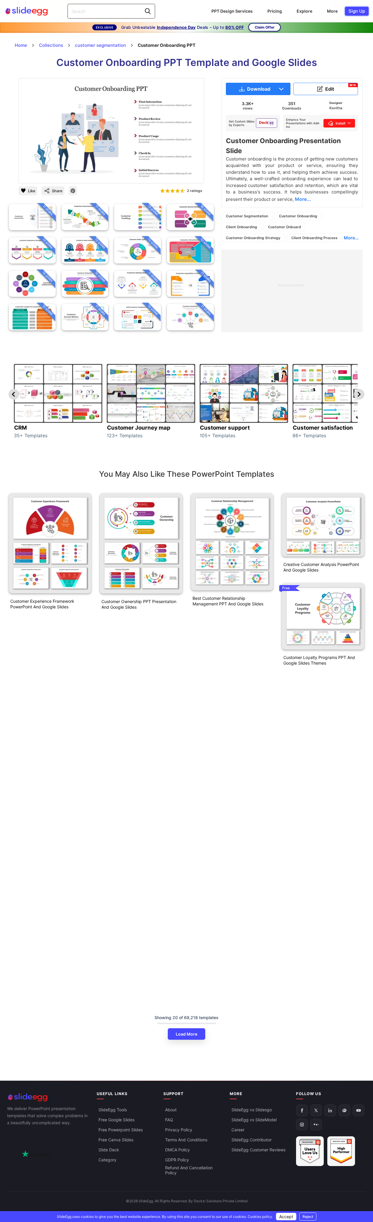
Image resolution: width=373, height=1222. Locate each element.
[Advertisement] (292, 291)
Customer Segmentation (247, 216)
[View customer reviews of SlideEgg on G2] (341, 1151)
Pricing (274, 11)
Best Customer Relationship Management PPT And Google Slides (228, 601)
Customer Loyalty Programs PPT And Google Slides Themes (319, 660)
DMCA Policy (177, 1149)
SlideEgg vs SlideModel (254, 1119)
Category (107, 1159)
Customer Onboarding (298, 216)
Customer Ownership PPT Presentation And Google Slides (138, 604)
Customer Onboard (284, 227)
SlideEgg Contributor (251, 1139)
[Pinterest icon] (73, 190)
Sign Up (357, 11)
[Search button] (148, 11)
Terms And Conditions (186, 1139)
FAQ (169, 1119)
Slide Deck (108, 1149)
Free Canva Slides (115, 1139)
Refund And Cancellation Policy (189, 1170)
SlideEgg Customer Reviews (258, 1149)
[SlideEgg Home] (47, 1097)
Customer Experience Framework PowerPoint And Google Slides (42, 604)
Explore (304, 11)
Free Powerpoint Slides (120, 1129)
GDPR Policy (177, 1159)
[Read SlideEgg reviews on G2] (310, 1151)
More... (351, 238)
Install (340, 123)
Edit (340, 88)
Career (237, 1129)
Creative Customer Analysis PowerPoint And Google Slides (321, 567)
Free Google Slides (116, 1119)
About (171, 1109)
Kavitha (335, 108)
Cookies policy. (260, 1216)
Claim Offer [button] (265, 27)
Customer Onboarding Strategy (253, 238)
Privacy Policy (178, 1129)
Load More (186, 1033)
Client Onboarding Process (314, 238)
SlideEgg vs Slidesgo (251, 1109)
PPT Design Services (232, 11)
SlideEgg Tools (112, 1109)
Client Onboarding (241, 227)
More (332, 11)
